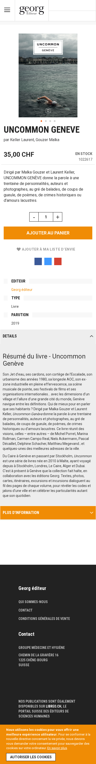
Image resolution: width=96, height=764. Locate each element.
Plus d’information (21, 512)
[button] (41, 121)
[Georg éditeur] (31, 10)
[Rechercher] (90, 16)
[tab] (48, 336)
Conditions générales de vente (44, 619)
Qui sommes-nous (33, 602)
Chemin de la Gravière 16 (38, 655)
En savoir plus (57, 748)
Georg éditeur (21, 290)
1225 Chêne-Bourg (33, 660)
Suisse (23, 665)
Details (10, 336)
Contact (25, 610)
